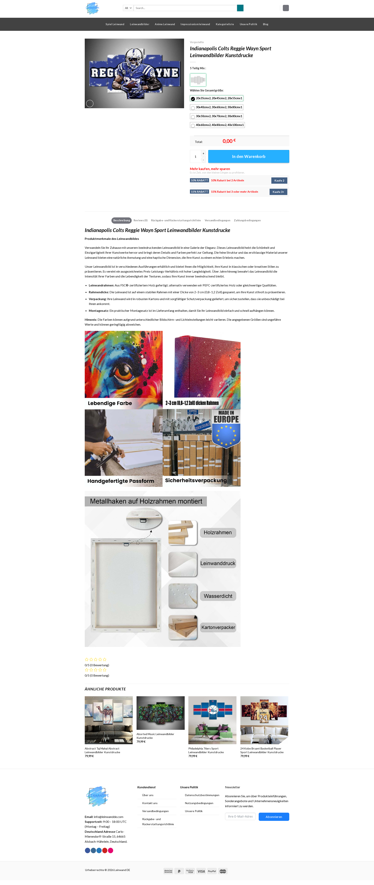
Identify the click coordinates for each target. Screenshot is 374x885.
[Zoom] (90, 103)
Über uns (147, 795)
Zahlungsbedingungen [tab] (247, 220)
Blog (265, 24)
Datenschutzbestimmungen (202, 795)
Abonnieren (274, 817)
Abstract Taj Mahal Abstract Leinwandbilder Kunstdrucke (102, 750)
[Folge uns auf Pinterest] (105, 850)
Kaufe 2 (279, 180)
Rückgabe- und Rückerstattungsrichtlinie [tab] (176, 220)
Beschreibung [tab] (121, 220)
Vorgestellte (197, 42)
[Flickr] (110, 850)
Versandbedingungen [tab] (217, 220)
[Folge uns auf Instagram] (93, 850)
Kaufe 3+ (278, 191)
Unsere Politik (248, 24)
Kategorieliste (225, 24)
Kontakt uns (150, 803)
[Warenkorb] (286, 8)
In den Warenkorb (249, 156)
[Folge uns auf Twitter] (99, 850)
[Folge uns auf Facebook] (87, 850)
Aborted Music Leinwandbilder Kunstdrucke (155, 735)
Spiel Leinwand (115, 24)
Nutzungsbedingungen (199, 803)
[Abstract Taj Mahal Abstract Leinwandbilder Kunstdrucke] (109, 720)
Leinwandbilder (139, 24)
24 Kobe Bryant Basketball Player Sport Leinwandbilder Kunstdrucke (262, 750)
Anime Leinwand (165, 24)
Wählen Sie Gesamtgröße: (207, 90)
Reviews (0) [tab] (140, 220)
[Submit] (240, 8)
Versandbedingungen (155, 811)
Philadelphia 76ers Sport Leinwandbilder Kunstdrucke (206, 750)
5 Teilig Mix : (198, 68)
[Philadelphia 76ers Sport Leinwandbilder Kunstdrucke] (212, 720)
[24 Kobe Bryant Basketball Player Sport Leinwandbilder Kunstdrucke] (264, 720)
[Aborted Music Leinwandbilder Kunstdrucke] (161, 713)
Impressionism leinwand (195, 24)
